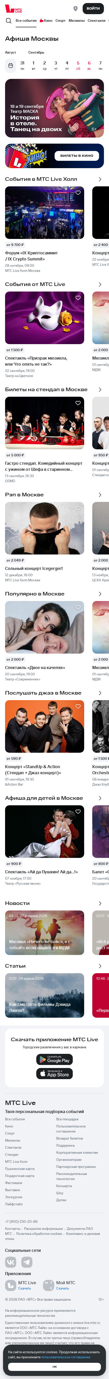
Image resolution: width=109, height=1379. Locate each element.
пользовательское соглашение (65, 1357)
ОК (54, 1367)
